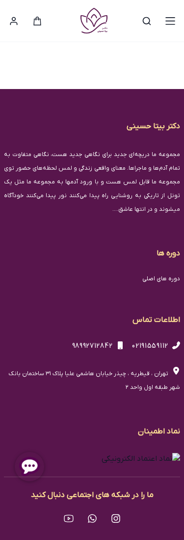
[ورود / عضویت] (14, 21)
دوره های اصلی (161, 279)
